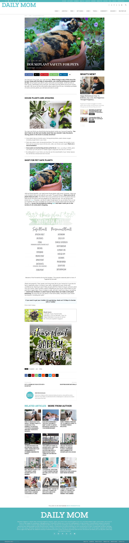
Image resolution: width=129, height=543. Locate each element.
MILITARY (64, 1)
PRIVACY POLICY (121, 1)
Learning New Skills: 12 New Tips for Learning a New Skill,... (96, 119)
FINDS (71, 11)
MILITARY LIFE (122, 11)
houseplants (31, 368)
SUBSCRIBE (93, 1)
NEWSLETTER (99, 1)
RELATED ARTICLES (35, 405)
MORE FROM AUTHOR (60, 405)
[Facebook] (6, 1)
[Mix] (53, 375)
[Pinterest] (11, 1)
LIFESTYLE (64, 11)
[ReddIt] (43, 375)
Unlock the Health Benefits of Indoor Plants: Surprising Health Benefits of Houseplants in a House (68, 449)
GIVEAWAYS (76, 1)
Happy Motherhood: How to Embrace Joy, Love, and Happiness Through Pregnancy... (92, 98)
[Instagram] (8, 1)
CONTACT (114, 1)
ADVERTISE (88, 1)
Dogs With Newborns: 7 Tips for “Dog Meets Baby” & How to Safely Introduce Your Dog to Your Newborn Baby (50, 425)
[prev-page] (26, 497)
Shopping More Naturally (68, 384)
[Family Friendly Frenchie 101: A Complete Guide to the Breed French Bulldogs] (68, 415)
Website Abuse (114, 541)
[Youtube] (18, 1)
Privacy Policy (98, 541)
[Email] (46, 375)
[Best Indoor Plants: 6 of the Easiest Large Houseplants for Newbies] (33, 462)
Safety (40, 368)
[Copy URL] (57, 375)
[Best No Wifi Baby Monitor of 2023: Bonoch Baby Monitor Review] (68, 462)
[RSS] (13, 1)
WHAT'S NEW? (88, 74)
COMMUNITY (103, 11)
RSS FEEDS (105, 1)
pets (37, 368)
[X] (16, 1)
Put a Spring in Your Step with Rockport (34, 385)
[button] (126, 5)
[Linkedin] (39, 375)
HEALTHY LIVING (66, 443)
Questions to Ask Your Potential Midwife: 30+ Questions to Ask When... (96, 111)
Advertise (91, 541)
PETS (36, 60)
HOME (88, 11)
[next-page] (28, 497)
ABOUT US (82, 1)
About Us (85, 541)
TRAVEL (95, 11)
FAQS (110, 1)
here (32, 200)
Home (26, 15)
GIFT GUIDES (70, 1)
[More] (69, 74)
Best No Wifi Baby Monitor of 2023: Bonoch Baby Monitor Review (68, 471)
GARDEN (46, 443)
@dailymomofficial (73, 506)
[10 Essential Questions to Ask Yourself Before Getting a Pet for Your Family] (50, 462)
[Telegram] (50, 375)
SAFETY (40, 60)
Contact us (121, 541)
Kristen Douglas (31, 67)
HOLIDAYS (112, 11)
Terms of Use (106, 541)
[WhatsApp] (36, 375)
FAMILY (57, 11)
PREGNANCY (85, 93)
